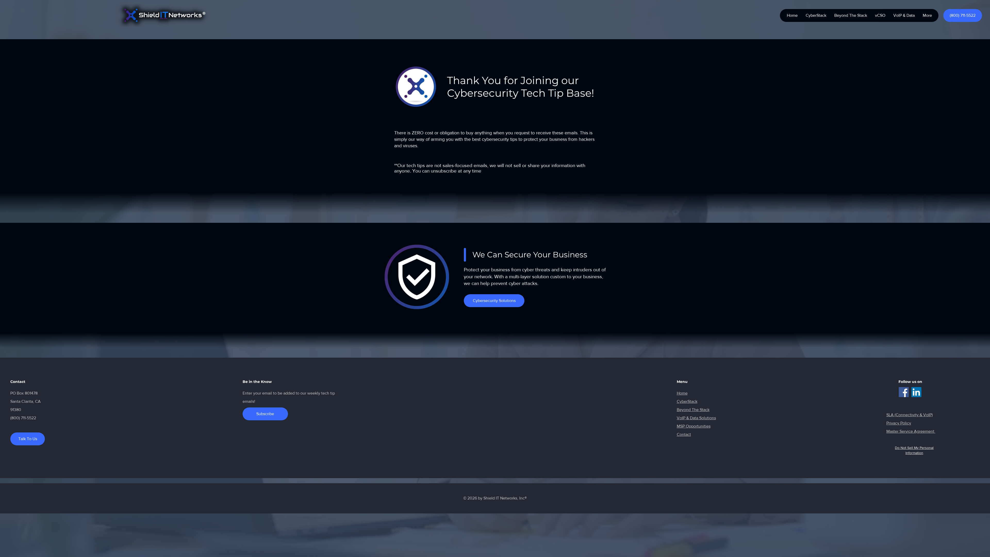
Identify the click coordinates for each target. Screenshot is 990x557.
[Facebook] (904, 392)
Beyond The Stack (693, 409)
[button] (904, 15)
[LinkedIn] (916, 392)
